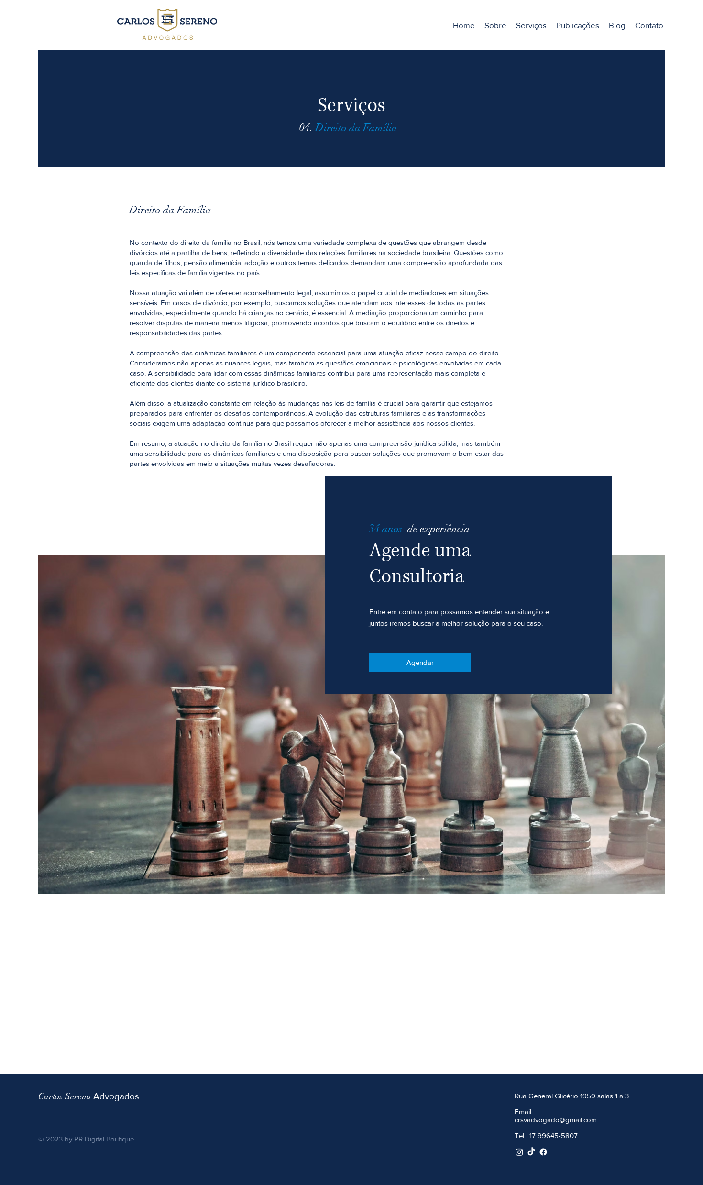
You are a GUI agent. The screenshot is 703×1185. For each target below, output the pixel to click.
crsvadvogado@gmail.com (556, 1120)
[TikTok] (531, 1152)
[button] (531, 25)
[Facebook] (543, 1152)
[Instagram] (519, 1152)
